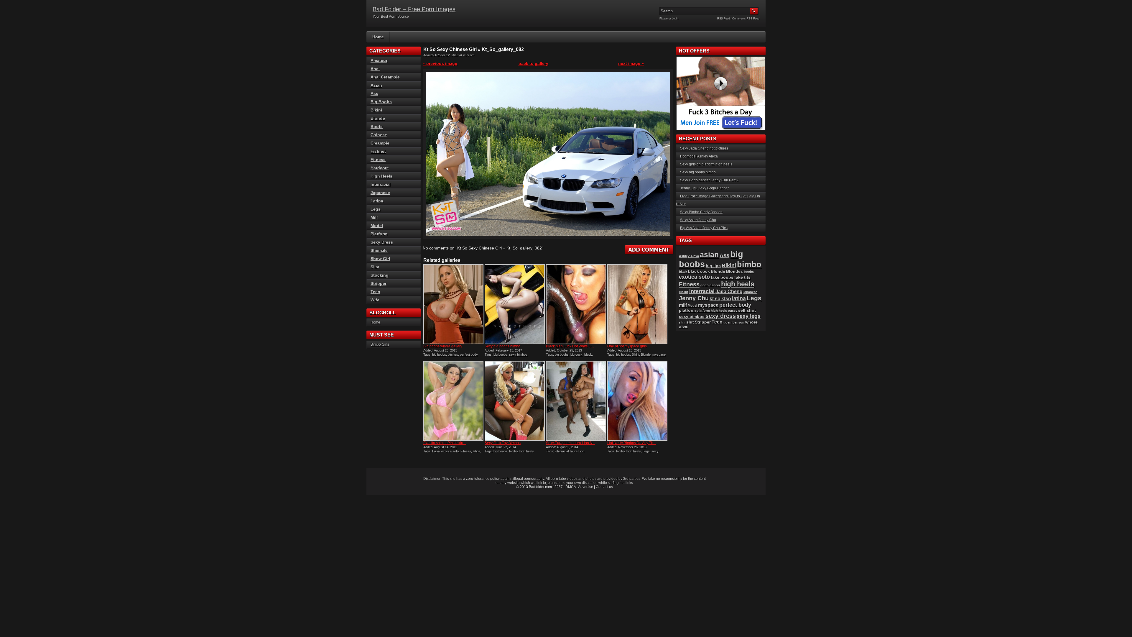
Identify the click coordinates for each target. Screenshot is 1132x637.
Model (377, 225)
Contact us (604, 487)
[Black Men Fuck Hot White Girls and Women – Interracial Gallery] (576, 304)
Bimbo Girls (380, 344)
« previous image (440, 63)
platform (687, 310)
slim (682, 322)
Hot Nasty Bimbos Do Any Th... (631, 443)
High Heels (381, 176)
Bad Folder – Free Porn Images (414, 9)
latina (476, 451)
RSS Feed (723, 18)
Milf (374, 217)
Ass (374, 93)
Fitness (465, 451)
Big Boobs (381, 101)
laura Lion (577, 451)
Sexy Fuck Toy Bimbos (503, 443)
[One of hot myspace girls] (637, 304)
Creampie (380, 143)
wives (683, 326)
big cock (576, 354)
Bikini (635, 354)
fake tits (742, 277)
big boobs (439, 354)
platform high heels (712, 310)
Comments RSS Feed (745, 18)
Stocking (380, 275)
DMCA (570, 487)
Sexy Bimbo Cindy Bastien (701, 212)
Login (675, 18)
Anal (375, 68)
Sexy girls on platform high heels (706, 164)
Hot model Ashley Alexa (699, 156)
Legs (646, 451)
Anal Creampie (385, 77)
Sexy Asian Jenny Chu (698, 220)
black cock (699, 271)
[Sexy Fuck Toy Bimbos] (515, 401)
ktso (726, 298)
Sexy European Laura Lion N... (570, 443)
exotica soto (450, 451)
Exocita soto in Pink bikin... (444, 443)
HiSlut (683, 292)
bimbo (513, 451)
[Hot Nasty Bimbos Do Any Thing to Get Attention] (637, 401)
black (588, 354)
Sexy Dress (382, 242)
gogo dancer (710, 285)
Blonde (646, 354)
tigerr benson (733, 322)
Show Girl (380, 258)
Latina (377, 200)
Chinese (379, 134)
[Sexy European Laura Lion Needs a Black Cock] (576, 401)
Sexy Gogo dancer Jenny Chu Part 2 (709, 180)
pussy (732, 310)
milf (683, 305)
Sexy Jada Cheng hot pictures (704, 148)
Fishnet (378, 151)
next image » (631, 63)
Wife (375, 300)
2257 (559, 487)
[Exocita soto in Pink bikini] (453, 401)
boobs (749, 271)
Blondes (734, 271)
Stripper (378, 283)
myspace (659, 354)
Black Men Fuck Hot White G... (570, 346)
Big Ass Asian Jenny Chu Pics (704, 228)
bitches (453, 354)
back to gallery (533, 63)
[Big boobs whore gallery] (453, 304)
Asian (376, 85)
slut (690, 322)
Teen (375, 291)
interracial (562, 451)
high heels (526, 451)
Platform (379, 234)
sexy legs (749, 316)
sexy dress (720, 316)
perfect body (469, 354)
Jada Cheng (729, 291)
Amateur (379, 60)
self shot (747, 310)
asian (709, 254)
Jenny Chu (694, 298)
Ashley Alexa (689, 256)
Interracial (381, 184)
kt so (715, 298)
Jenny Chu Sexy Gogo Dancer (704, 188)
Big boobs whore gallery (442, 346)
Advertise (585, 487)
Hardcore (380, 167)
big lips (713, 266)
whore (751, 322)
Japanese (380, 192)
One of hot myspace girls (627, 346)
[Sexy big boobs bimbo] (515, 304)
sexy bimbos (518, 354)
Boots (377, 126)
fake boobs (722, 277)
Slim (375, 267)
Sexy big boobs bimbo (502, 346)
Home (378, 37)
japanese (750, 292)
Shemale (379, 250)
